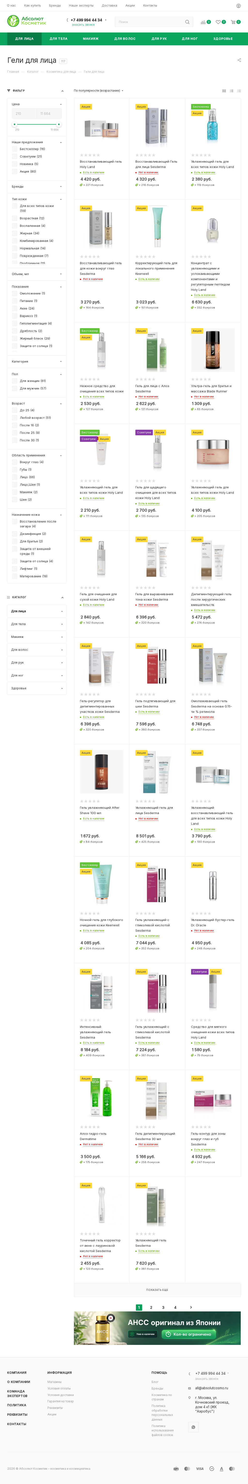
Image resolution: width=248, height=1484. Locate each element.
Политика (16, 1405)
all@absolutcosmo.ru (211, 1388)
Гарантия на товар (60, 1401)
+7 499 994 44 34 (86, 20)
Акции (51, 1414)
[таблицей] (239, 90)
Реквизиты (17, 1414)
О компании (18, 1382)
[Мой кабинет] (238, 6)
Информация (59, 1372)
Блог (155, 1382)
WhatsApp (193, 1427)
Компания (16, 1372)
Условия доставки (60, 1395)
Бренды (157, 1388)
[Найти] (187, 22)
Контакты (16, 1424)
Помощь (159, 1372)
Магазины (54, 1382)
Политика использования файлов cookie (163, 1430)
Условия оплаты (59, 1388)
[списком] (231, 90)
